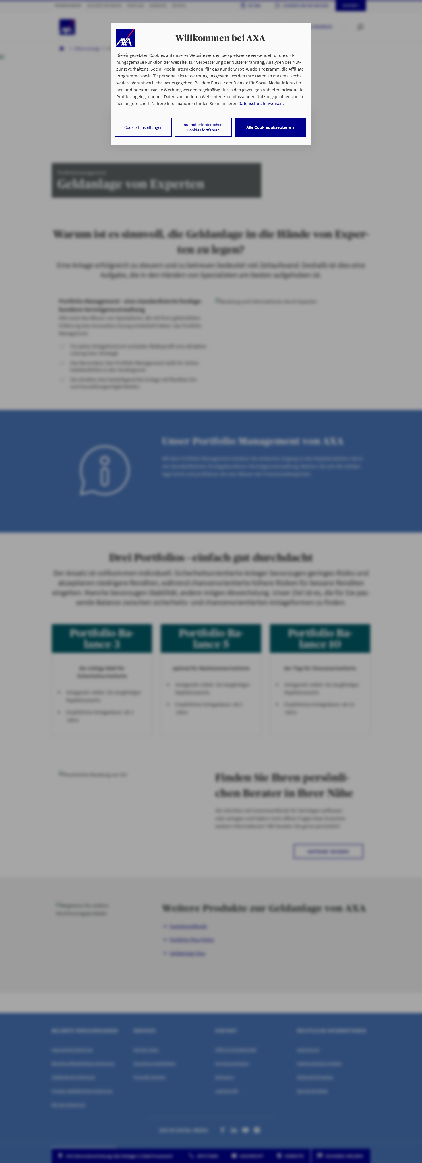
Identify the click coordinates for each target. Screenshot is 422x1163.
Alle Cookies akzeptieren (270, 127)
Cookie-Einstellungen (143, 127)
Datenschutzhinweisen (260, 103)
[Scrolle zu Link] (125, 38)
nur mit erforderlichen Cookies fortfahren (203, 127)
